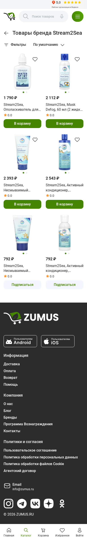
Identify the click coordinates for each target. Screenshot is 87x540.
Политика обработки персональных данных (41, 457)
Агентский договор (20, 471)
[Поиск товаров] (25, 16)
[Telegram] (22, 503)
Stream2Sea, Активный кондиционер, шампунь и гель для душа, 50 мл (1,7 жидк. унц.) (64, 268)
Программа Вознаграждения (28, 424)
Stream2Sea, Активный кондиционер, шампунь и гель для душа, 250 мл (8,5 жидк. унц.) (64, 188)
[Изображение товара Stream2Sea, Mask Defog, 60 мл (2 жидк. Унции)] (64, 71)
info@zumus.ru (23, 489)
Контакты (12, 431)
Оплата (10, 371)
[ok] (62, 503)
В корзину (22, 123)
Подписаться (22, 285)
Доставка (12, 364)
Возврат (10, 377)
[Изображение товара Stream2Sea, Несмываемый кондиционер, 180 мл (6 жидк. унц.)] (22, 152)
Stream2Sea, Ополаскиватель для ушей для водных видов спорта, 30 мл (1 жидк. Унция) (22, 107)
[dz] (49, 503)
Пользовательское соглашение (30, 450)
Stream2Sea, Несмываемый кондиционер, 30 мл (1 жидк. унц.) (22, 268)
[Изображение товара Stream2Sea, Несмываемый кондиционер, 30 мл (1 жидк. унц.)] (22, 233)
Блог (7, 411)
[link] (6, 33)
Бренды (10, 417)
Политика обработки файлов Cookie (34, 464)
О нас (8, 404)
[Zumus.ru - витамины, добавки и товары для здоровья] (9, 16)
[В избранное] (35, 59)
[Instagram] (8, 503)
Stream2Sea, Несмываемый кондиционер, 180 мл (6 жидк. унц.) (21, 188)
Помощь (11, 384)
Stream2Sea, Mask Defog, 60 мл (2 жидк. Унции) (63, 107)
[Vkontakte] (35, 503)
